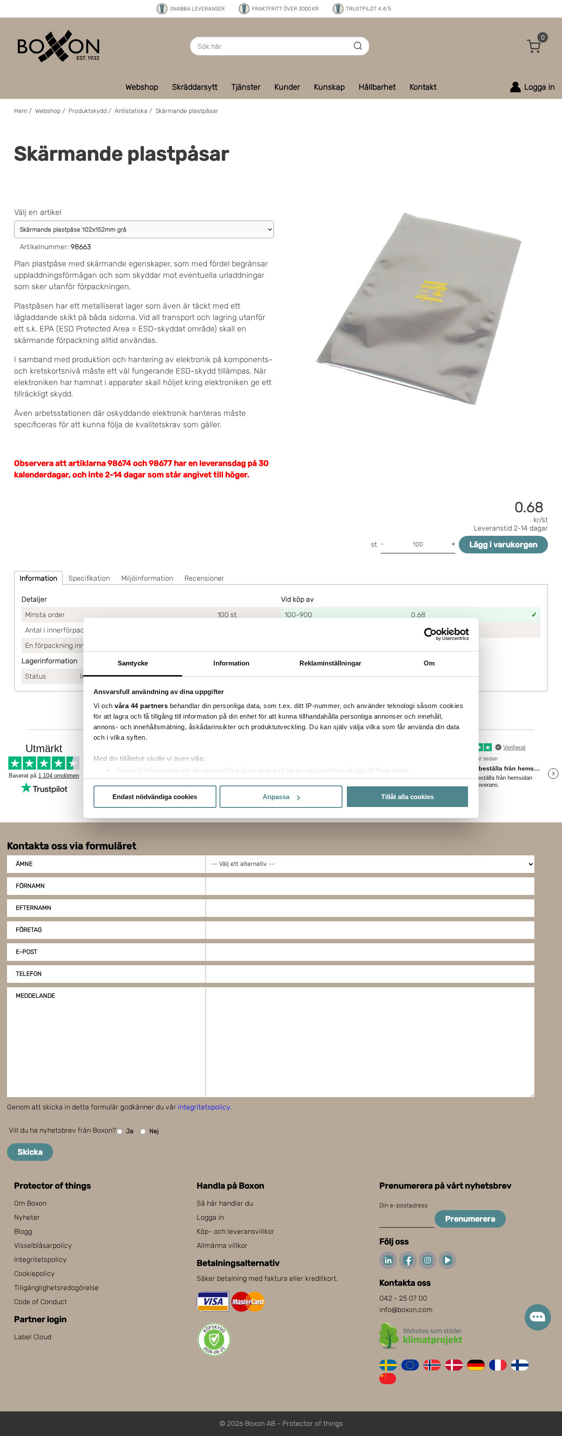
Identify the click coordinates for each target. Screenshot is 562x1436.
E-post (26, 952)
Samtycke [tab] (133, 663)
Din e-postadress (403, 1205)
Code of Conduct (40, 1302)
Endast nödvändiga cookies (154, 796)
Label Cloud (32, 1337)
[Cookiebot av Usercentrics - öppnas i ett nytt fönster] (430, 634)
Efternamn (33, 908)
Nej (154, 1131)
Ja (129, 1131)
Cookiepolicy (34, 1273)
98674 (119, 463)
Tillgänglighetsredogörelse (56, 1287)
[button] (534, 46)
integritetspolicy (204, 1107)
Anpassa (276, 796)
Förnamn (30, 886)
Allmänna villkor (222, 1245)
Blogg (23, 1231)
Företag (29, 930)
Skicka (30, 1152)
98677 (160, 463)
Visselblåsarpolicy (43, 1245)
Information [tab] (231, 663)
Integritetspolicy (40, 1259)
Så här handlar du (225, 1203)
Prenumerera (470, 1219)
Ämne (24, 864)
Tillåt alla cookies (407, 796)
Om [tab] (429, 663)
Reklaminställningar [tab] (330, 663)
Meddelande (35, 996)
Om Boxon (30, 1203)
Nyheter (27, 1217)
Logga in (210, 1217)
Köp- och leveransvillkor (235, 1231)
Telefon (29, 974)
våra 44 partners (141, 705)
